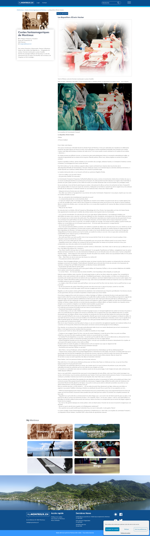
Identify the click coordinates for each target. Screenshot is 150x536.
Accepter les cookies (112, 529)
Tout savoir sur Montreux (58, 518)
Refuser (126, 529)
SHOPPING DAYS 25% (81, 524)
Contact (44, 2)
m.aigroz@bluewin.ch (25, 44)
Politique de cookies (125, 533)
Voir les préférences (140, 529)
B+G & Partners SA (71, 533)
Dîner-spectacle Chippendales (83, 520)
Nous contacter (55, 520)
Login (38, 2)
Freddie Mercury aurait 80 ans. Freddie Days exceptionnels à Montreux (93, 516)
